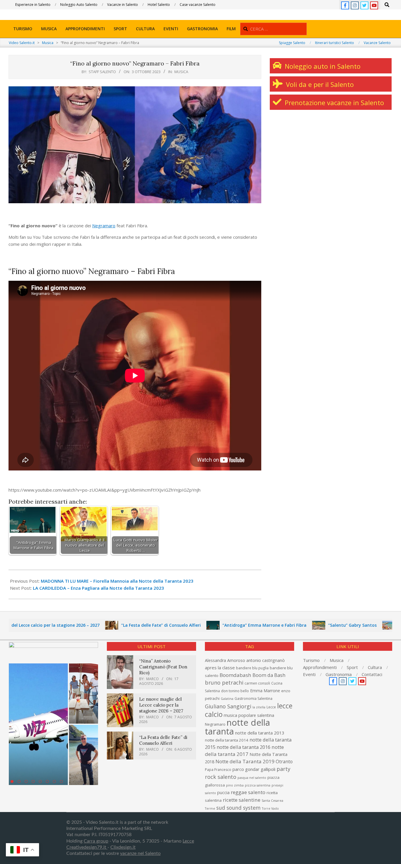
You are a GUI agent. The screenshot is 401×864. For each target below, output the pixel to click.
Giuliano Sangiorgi (228, 706)
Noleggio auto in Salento (321, 66)
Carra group (96, 841)
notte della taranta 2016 (243, 747)
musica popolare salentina (249, 715)
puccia (223, 792)
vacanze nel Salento (140, 853)
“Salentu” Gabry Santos (326, 625)
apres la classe (220, 667)
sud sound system (238, 807)
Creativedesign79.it (86, 847)
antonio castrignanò (265, 660)
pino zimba (235, 785)
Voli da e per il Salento (319, 84)
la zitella (258, 707)
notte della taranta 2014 (226, 740)
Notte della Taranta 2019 (244, 761)
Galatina (227, 699)
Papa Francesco (218, 769)
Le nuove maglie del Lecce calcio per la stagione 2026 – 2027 (161, 705)
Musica (181, 71)
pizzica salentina (257, 785)
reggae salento (248, 792)
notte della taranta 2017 (244, 750)
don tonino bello (235, 690)
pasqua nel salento (251, 778)
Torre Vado (270, 808)
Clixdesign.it (123, 847)
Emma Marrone (265, 690)
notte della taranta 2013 (259, 733)
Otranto (284, 761)
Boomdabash (235, 675)
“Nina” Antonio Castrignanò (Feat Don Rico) (163, 666)
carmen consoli (257, 683)
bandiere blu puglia (252, 667)
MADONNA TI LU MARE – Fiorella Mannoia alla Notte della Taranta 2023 (117, 581)
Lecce (271, 707)
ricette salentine (241, 799)
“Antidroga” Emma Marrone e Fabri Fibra (239, 625)
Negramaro (103, 225)
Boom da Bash (268, 675)
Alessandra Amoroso (225, 660)
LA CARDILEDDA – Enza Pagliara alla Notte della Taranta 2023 (98, 588)
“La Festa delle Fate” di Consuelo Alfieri (135, 625)
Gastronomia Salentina (253, 698)
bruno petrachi (224, 682)
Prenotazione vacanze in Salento (333, 102)
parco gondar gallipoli (253, 769)
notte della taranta (237, 727)
